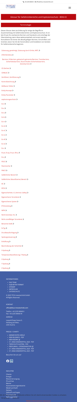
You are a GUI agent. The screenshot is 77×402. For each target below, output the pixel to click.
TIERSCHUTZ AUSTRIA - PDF (18, 344)
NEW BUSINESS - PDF (16, 337)
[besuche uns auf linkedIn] (11, 361)
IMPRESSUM (13, 289)
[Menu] (70, 6)
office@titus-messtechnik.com (44, 2)
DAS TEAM (12, 282)
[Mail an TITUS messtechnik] (38, 308)
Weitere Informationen (34, 401)
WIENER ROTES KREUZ (17, 335)
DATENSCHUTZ (14, 291)
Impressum (47, 401)
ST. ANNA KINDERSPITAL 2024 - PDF (21, 349)
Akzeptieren (5, 398)
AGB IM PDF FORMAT (16, 285)
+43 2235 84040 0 (29, 2)
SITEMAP (12, 287)
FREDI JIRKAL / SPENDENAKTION (20, 346)
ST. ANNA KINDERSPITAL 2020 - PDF (21, 342)
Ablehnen (15, 398)
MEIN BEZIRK (13, 340)
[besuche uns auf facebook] (7, 361)
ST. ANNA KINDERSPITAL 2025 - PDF (21, 351)
